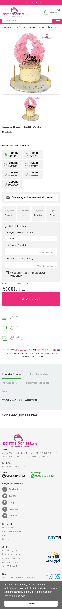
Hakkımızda (7, 528)
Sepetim (53, 11)
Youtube (13, 516)
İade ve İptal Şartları (11, 555)
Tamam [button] (31, 603)
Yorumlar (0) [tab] (10, 382)
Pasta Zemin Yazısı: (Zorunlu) (19, 259)
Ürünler (20, 28)
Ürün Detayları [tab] (38, 374)
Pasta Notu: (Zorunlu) (15, 245)
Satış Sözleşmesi (9, 566)
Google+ (13, 502)
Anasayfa (7, 28)
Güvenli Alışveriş (9, 551)
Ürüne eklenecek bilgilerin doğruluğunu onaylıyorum (28, 274)
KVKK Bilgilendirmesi (11, 558)
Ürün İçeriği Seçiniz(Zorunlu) (19, 232)
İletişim (5, 539)
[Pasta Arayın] (58, 21)
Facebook (13, 489)
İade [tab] (5, 391)
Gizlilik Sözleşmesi (10, 562)
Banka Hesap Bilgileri (12, 532)
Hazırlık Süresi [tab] (11, 374)
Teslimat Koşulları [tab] (37, 382)
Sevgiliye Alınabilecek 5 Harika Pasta (18, 578)
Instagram (13, 509)
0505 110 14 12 (15, 476)
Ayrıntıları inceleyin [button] (15, 596)
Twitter (12, 496)
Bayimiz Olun (8, 535)
